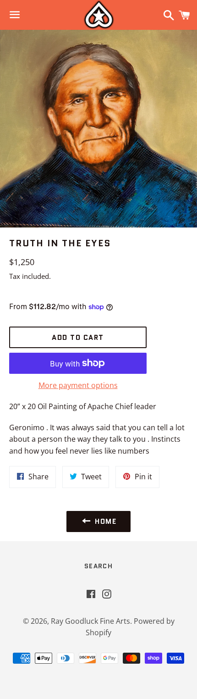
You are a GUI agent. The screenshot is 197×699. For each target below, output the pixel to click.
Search (98, 566)
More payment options (78, 385)
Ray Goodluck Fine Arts (90, 621)
